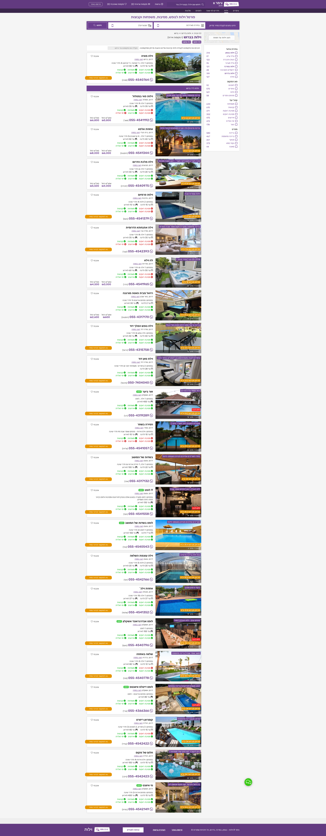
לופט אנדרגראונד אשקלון (138, 621)
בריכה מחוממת (228, 136)
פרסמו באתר (96, 4)
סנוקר (231, 140)
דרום (197, 42)
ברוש (186, 42)
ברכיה (145, 657)
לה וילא (148, 260)
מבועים (145, 165)
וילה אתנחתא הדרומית (139, 227)
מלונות (188, 10)
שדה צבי (144, 231)
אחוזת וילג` (146, 588)
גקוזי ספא (230, 143)
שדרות (145, 264)
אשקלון (145, 395)
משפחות (230, 104)
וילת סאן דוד (145, 358)
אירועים (231, 117)
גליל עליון (230, 56)
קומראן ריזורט (144, 719)
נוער (232, 124)
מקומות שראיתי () (139, 4)
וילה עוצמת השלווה (141, 555)
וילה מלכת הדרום (142, 162)
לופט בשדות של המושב (139, 523)
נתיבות (145, 198)
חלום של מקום (144, 752)
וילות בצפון (229, 53)
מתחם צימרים (228, 95)
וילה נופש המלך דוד (141, 326)
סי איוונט (148, 785)
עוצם (146, 460)
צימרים (236, 10)
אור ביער (147, 391)
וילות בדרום (229, 73)
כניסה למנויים (133, 829)
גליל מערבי (229, 63)
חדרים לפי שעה (212, 10)
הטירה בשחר (145, 424)
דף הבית (197, 33)
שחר (146, 428)
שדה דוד (144, 329)
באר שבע (144, 296)
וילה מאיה (147, 56)
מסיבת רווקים (228, 114)
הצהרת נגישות (159, 830)
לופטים (198, 10)
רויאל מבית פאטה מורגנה (138, 293)
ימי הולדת (230, 121)
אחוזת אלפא (145, 129)
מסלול (145, 99)
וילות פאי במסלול (142, 96)
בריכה (231, 133)
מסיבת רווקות (228, 111)
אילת (232, 77)
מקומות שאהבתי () (115, 4)
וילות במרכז (229, 66)
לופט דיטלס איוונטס (141, 687)
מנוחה (145, 592)
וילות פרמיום (145, 194)
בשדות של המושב (142, 457)
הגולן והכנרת (228, 59)
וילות (226, 10)
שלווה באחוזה (144, 654)
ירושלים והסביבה (227, 70)
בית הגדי (144, 132)
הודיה (145, 723)
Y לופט (149, 490)
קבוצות (231, 107)
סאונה (231, 146)
